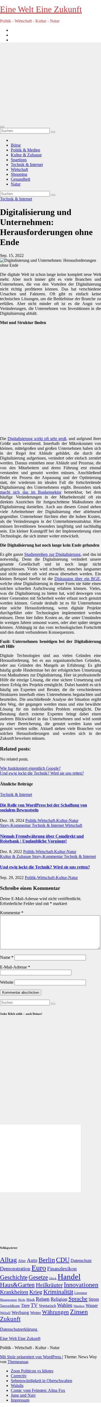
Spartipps (19, 159)
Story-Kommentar (16, 825)
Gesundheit (20, 179)
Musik (30, 1300)
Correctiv (19, 1375)
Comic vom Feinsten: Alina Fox (38, 1390)
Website (6, 982)
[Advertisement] (50, 83)
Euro (39, 1268)
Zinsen (79, 1311)
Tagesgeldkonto (10, 1306)
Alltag (8, 1259)
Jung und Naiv (23, 1395)
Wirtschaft (19, 169)
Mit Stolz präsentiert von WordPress (31, 1357)
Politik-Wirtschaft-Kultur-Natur (51, 820)
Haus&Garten (17, 1285)
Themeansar (18, 1361)
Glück (53, 1278)
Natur (15, 184)
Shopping (19, 174)
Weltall (5, 1313)
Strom (94, 1299)
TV (34, 1305)
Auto (32, 1260)
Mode (21, 1299)
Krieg (35, 1292)
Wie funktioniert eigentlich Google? (30, 768)
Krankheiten (14, 1292)
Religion (59, 1299)
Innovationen (81, 1284)
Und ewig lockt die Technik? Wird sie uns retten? (42, 773)
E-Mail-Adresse (15, 967)
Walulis (17, 1385)
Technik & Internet (27, 164)
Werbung (20, 1312)
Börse (16, 145)
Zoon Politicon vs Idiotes (32, 1371)
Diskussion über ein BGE (77, 578)
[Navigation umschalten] (2, 127)
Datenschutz (81, 1260)
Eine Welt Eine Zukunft (41, 9)
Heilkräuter (49, 1285)
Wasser (92, 1305)
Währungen (55, 1312)
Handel (69, 1276)
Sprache (78, 1299)
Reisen (43, 1299)
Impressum (20, 1400)
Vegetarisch (47, 1306)
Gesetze (38, 1277)
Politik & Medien (25, 150)
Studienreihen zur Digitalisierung (52, 554)
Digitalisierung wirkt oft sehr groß (37, 438)
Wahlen (64, 1305)
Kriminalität (58, 1292)
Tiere (25, 1305)
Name (6, 957)
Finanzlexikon (62, 1268)
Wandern (79, 1305)
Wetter (35, 1312)
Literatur (80, 1293)
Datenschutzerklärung (19, 1329)
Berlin (47, 1259)
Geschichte (13, 1277)
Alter (22, 1261)
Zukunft (10, 1319)
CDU (62, 1259)
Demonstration (15, 1268)
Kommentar (11, 912)
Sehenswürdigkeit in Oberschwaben (41, 1380)
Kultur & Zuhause (26, 155)
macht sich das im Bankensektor (30, 492)
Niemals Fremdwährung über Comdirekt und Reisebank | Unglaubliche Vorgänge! (42, 838)
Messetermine (8, 1299)
